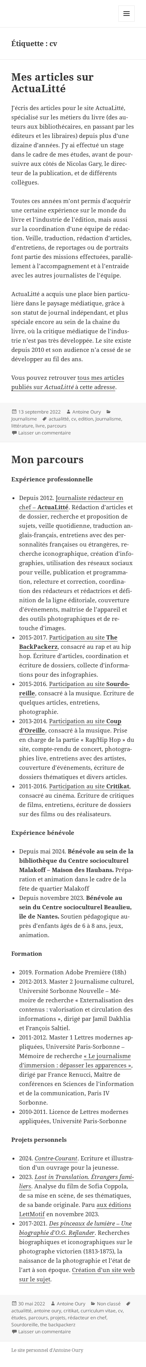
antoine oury (47, 1310)
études (18, 1317)
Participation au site (89, 786)
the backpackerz (58, 1324)
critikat (70, 1310)
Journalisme (24, 418)
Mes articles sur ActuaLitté (52, 82)
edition (85, 418)
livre (40, 425)
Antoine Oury (86, 412)
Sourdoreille (24, 1324)
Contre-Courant (56, 1158)
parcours (57, 425)
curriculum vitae (98, 1310)
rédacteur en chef (87, 1317)
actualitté (59, 418)
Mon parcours (47, 459)
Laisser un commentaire (44, 432)
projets (57, 1317)
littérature (22, 425)
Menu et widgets (127, 21)
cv (73, 418)
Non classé (109, 1303)
